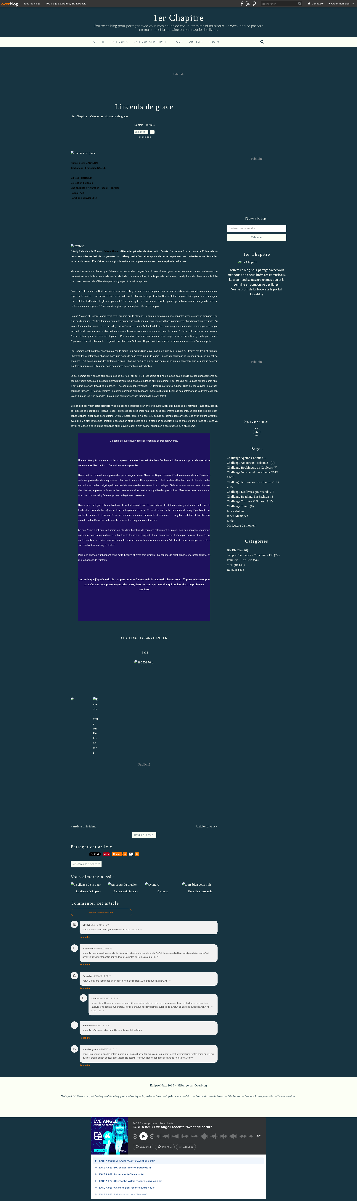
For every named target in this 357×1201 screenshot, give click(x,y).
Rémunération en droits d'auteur (210, 1096)
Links (230, 520)
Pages (178, 42)
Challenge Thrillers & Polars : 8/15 (250, 501)
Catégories (119, 42)
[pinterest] (254, 3)
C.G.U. (188, 1096)
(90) (237, 550)
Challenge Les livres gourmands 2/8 (250, 491)
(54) (243, 560)
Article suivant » (207, 826)
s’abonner (145, 1147)
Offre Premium (234, 1096)
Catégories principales (151, 42)
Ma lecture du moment (241, 525)
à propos (188, 1147)
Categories (96, 116)
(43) (235, 569)
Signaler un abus (173, 1096)
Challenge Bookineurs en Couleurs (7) (252, 467)
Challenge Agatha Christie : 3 (246, 458)
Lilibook (258, 289)
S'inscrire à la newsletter (86, 864)
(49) (236, 565)
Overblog (200, 1085)
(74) (253, 555)
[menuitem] (98, 42)
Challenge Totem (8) (240, 506)
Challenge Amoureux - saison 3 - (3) (251, 462)
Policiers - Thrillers (144, 125)
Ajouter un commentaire (101, 912)
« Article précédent (83, 826)
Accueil (98, 42)
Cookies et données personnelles (259, 1096)
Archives (195, 42)
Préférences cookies (286, 1096)
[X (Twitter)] (248, 3)
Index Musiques (237, 516)
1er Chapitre (178, 17)
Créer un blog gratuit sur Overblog (122, 1096)
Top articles (147, 1096)
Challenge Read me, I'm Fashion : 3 (250, 496)
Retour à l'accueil (144, 835)
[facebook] (242, 3)
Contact (215, 42)
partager (167, 1147)
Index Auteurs (236, 511)
